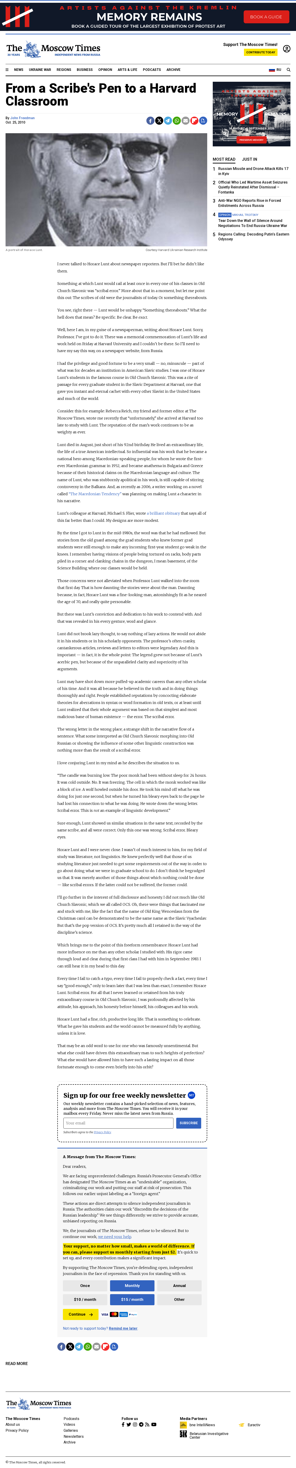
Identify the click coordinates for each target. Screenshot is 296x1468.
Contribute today (260, 52)
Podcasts (152, 70)
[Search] (288, 70)
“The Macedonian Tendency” (95, 494)
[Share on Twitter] (159, 121)
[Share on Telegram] (168, 121)
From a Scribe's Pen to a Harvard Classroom (101, 95)
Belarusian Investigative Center (209, 1435)
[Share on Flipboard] (194, 121)
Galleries (71, 1430)
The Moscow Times (23, 1419)
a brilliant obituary (163, 513)
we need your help (114, 1236)
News (18, 70)
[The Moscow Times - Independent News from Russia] (53, 49)
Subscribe (189, 1123)
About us (13, 1424)
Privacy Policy (102, 1132)
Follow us (130, 1419)
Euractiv (254, 1425)
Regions (64, 70)
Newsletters (74, 1436)
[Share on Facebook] (150, 121)
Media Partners (193, 1419)
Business (85, 70)
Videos (69, 1424)
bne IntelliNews (202, 1425)
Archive (173, 70)
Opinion (105, 70)
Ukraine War (40, 70)
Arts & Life (127, 70)
